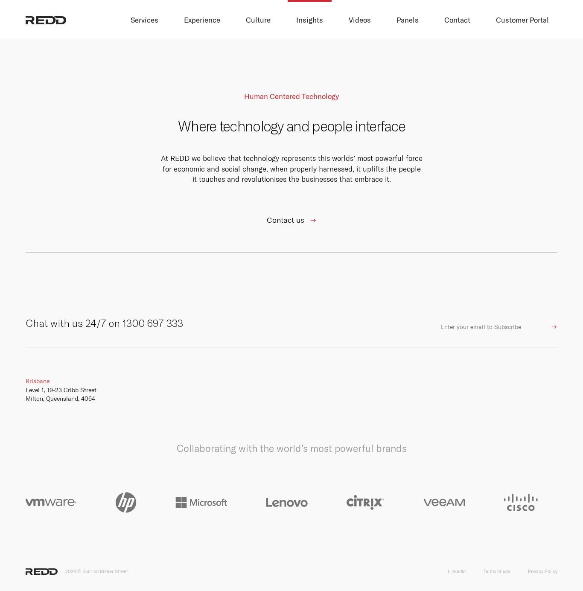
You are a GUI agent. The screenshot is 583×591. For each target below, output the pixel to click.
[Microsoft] (201, 502)
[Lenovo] (287, 502)
